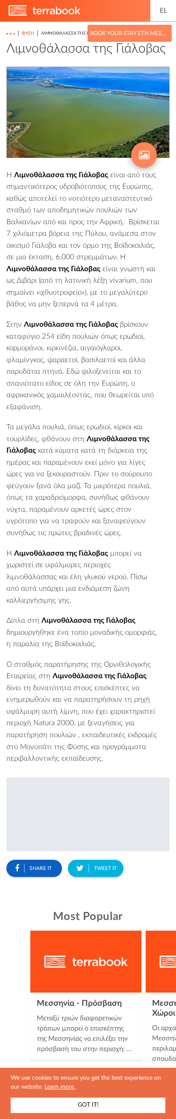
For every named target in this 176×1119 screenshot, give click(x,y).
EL (163, 10)
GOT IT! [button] (88, 1105)
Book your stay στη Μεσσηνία (129, 33)
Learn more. (59, 1087)
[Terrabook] (44, 14)
